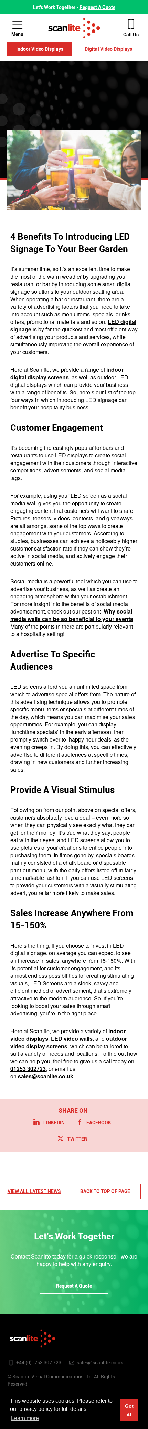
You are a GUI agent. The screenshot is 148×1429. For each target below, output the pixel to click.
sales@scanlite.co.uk (100, 1362)
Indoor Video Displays (39, 49)
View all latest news (34, 1191)
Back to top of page (105, 1191)
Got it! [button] (129, 1410)
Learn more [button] (25, 1418)
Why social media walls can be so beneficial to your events (71, 615)
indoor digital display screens (67, 373)
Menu (17, 34)
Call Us (131, 34)
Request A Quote (97, 7)
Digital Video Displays (108, 49)
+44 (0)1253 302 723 (38, 1362)
